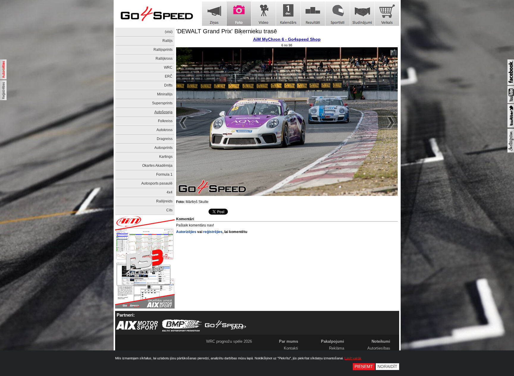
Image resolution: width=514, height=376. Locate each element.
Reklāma (336, 348)
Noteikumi (381, 341)
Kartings (166, 157)
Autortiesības (378, 348)
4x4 (170, 192)
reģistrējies (212, 232)
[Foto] (239, 13)
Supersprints (162, 103)
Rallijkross (164, 58)
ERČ (169, 76)
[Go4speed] (156, 13)
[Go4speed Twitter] (510, 126)
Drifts (168, 85)
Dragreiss (165, 139)
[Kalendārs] (288, 13)
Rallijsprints (163, 50)
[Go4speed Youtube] (510, 102)
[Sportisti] (337, 13)
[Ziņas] (214, 13)
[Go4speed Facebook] (510, 84)
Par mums (288, 341)
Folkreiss (165, 121)
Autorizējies (186, 232)
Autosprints (163, 148)
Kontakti (291, 348)
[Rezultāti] (313, 13)
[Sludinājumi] (362, 13)
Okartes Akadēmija (157, 165)
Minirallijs (165, 94)
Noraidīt (387, 366)
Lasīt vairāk (352, 358)
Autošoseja (163, 112)
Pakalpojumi (332, 341)
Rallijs (167, 41)
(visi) (169, 32)
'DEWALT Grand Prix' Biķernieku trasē (226, 31)
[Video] (263, 13)
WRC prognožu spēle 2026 (229, 341)
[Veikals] (387, 13)
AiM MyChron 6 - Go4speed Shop (287, 39)
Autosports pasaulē (157, 183)
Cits (169, 210)
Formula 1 (164, 174)
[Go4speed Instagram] (510, 151)
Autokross (164, 130)
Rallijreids (164, 201)
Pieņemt (364, 366)
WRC (168, 67)
